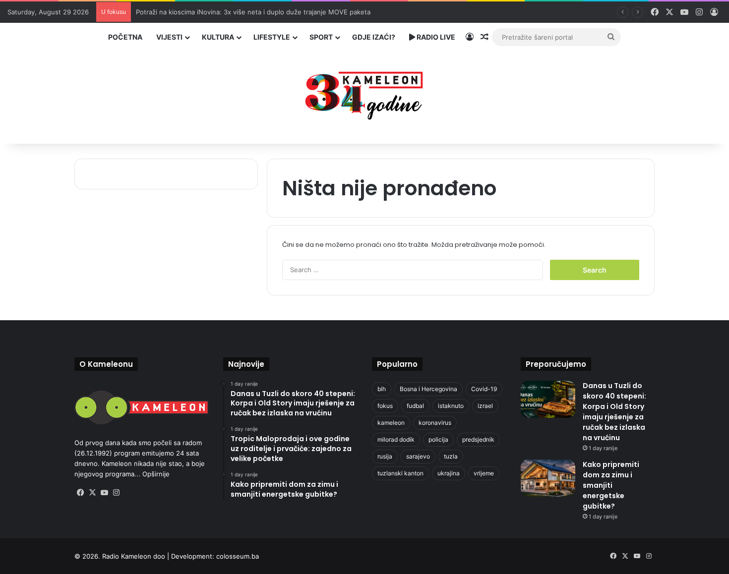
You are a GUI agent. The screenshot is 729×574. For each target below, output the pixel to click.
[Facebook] (80, 493)
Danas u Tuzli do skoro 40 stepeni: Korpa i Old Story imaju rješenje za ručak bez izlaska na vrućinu (614, 412)
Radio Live (435, 37)
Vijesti (169, 37)
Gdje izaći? (373, 37)
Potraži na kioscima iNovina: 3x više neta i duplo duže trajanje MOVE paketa (253, 12)
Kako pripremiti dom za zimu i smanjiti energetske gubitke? (611, 485)
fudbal (415, 405)
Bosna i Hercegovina (428, 389)
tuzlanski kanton (400, 473)
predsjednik (478, 439)
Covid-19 (484, 389)
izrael (485, 405)
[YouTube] (104, 493)
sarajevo (418, 456)
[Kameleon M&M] (364, 92)
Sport (321, 37)
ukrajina (448, 473)
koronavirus (435, 422)
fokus (385, 405)
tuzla (451, 456)
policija (438, 439)
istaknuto (451, 405)
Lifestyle (271, 37)
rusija (384, 456)
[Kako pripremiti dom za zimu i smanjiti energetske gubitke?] (548, 478)
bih (381, 389)
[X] (92, 493)
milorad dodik (396, 439)
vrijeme (484, 473)
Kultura (218, 37)
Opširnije (156, 474)
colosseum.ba (237, 556)
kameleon (391, 422)
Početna (125, 37)
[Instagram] (116, 493)
